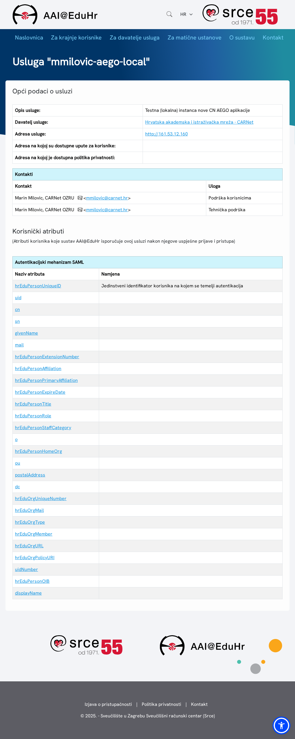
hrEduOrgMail (29, 510)
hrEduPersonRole (33, 416)
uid (18, 298)
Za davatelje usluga (135, 37)
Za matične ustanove (195, 37)
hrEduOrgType (30, 522)
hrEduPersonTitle (33, 404)
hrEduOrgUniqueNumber (41, 498)
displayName (28, 593)
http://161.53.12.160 (166, 134)
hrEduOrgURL (29, 546)
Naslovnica (29, 37)
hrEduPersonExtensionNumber (47, 357)
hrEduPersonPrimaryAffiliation (46, 380)
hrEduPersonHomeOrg (38, 451)
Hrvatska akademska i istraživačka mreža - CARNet (199, 122)
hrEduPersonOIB (32, 581)
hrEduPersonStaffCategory (43, 428)
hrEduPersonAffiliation (38, 368)
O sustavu (242, 37)
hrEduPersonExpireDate (40, 392)
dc (17, 487)
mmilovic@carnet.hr (107, 198)
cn (17, 309)
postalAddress (30, 475)
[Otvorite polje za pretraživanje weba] (169, 14)
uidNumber (26, 569)
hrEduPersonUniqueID (38, 286)
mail (19, 345)
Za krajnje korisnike (76, 37)
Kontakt (273, 37)
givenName (26, 333)
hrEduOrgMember (33, 534)
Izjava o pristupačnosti (108, 704)
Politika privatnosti (161, 704)
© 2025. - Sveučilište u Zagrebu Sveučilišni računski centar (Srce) (147, 716)
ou (17, 463)
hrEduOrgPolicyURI (34, 558)
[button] (281, 725)
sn (17, 321)
